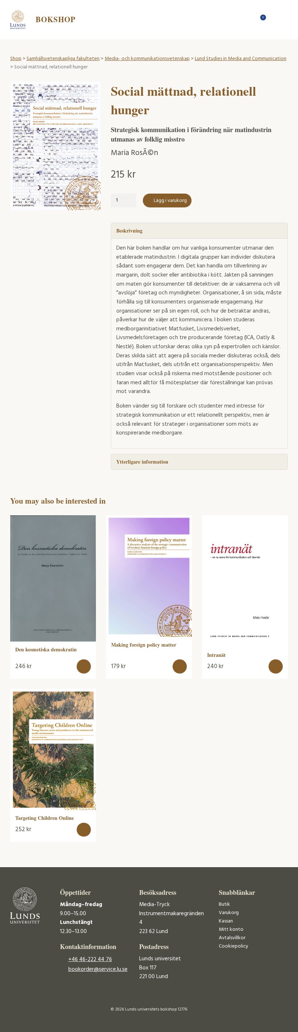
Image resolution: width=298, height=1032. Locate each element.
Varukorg (229, 913)
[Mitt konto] (273, 19)
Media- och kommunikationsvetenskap (147, 59)
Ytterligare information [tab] (142, 461)
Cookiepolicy (233, 946)
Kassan (226, 921)
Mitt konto (231, 929)
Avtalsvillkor (232, 938)
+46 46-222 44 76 (90, 959)
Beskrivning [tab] (129, 230)
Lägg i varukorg (170, 201)
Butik (224, 904)
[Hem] (248, 19)
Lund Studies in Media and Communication (240, 59)
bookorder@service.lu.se (98, 969)
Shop (15, 59)
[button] (84, 666)
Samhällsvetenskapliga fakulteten (63, 59)
